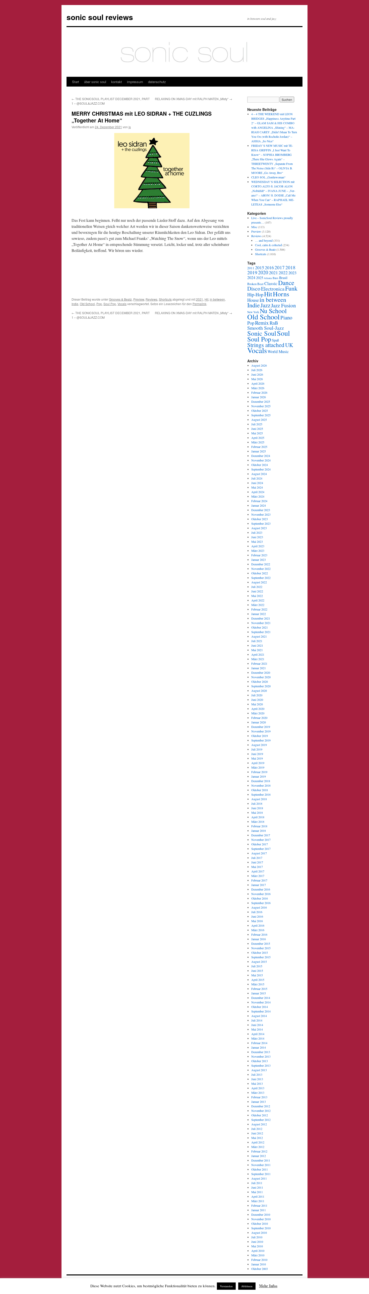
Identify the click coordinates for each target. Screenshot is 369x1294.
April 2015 (257, 980)
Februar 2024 (259, 501)
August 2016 (259, 907)
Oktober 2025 (259, 410)
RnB (274, 323)
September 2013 (261, 1065)
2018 (290, 267)
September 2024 (261, 469)
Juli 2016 (256, 912)
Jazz (265, 305)
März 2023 (257, 551)
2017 (280, 267)
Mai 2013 (257, 1083)
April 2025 (257, 438)
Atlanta (268, 278)
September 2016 (261, 903)
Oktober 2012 (259, 1115)
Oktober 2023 (259, 519)
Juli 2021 (256, 641)
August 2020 (259, 691)
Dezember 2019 (260, 727)
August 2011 (259, 1178)
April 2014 (257, 1034)
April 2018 (257, 817)
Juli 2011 (256, 1183)
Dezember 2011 (260, 1160)
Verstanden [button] (226, 1286)
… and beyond (264, 240)
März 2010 (257, 1255)
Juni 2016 (257, 916)
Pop (99, 304)
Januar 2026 (258, 397)
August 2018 (259, 799)
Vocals (122, 304)
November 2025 (261, 406)
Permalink (199, 304)
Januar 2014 (258, 1047)
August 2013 (259, 1070)
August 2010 (259, 1233)
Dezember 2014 (260, 998)
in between (217, 299)
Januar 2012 (258, 1156)
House (253, 300)
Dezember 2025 (260, 401)
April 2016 (257, 925)
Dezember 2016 (260, 889)
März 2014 (257, 1038)
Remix (262, 322)
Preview (138, 299)
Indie (75, 304)
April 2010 (257, 1251)
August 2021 (259, 636)
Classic (270, 283)
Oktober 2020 (259, 681)
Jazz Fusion (283, 305)
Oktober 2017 (259, 844)
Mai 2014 (257, 1029)
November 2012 (261, 1111)
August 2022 (259, 582)
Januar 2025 (258, 451)
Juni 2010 (257, 1242)
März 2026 (257, 388)
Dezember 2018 (260, 781)
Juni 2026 (257, 374)
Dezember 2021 (260, 618)
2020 (263, 272)
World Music (278, 351)
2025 (259, 277)
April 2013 (257, 1088)
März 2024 (257, 496)
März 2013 (257, 1093)
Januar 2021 (258, 668)
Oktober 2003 (259, 1269)
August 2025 (259, 420)
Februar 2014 (259, 1043)
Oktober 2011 (259, 1169)
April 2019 (257, 763)
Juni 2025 (257, 429)
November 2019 (261, 731)
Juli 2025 (256, 424)
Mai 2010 (257, 1246)
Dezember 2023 (260, 510)
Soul (283, 333)
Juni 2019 (257, 754)
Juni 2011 (257, 1187)
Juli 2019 (256, 749)
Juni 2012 (257, 1133)
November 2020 (261, 677)
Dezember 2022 (260, 564)
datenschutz (157, 81)
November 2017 (261, 840)
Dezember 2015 (260, 943)
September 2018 (261, 794)
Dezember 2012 (260, 1106)
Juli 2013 (256, 1074)
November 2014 (261, 1002)
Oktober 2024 (259, 465)
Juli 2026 (256, 370)
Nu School (273, 310)
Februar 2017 (259, 880)
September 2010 (261, 1228)
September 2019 (261, 740)
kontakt (116, 81)
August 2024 (259, 474)
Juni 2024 (257, 483)
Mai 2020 (257, 704)
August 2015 (259, 962)
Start (75, 81)
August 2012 (259, 1124)
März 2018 (257, 822)
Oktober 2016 (259, 898)
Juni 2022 (257, 591)
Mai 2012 (257, 1138)
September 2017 (261, 849)
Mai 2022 (257, 596)
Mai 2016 (257, 921)
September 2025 (261, 415)
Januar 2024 (258, 505)
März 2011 (257, 1201)
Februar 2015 (259, 989)
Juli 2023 (256, 532)
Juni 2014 (257, 1025)
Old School (87, 304)
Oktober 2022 (259, 573)
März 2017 (257, 876)
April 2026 (257, 383)
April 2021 (257, 654)
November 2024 (261, 460)
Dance (286, 282)
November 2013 (261, 1056)
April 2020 (257, 709)
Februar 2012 (259, 1151)
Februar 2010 (259, 1260)
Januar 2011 (258, 1210)
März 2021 (257, 659)
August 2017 (259, 853)
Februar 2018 (259, 826)
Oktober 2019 (259, 736)
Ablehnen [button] (247, 1286)
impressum (135, 81)
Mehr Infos (268, 1285)
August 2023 (259, 528)
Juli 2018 (256, 803)
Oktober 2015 (259, 952)
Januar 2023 (258, 560)
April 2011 (257, 1196)
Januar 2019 (258, 776)
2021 (199, 299)
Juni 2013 (257, 1079)
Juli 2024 (256, 478)
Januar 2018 (258, 831)
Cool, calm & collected (268, 245)
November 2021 (261, 623)
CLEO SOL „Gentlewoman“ (268, 177)
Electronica (272, 288)
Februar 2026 (259, 392)
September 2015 (261, 957)
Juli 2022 (256, 587)
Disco (253, 288)
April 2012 (257, 1142)
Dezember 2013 (260, 1052)
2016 (269, 267)
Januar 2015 (258, 993)
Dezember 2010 (260, 1214)
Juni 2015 (257, 971)
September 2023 (261, 523)
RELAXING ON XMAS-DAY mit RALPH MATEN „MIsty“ (193, 99)
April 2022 (257, 600)
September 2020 (261, 686)
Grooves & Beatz (120, 299)
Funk (291, 288)
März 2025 (257, 442)
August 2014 (259, 1016)
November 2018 (261, 785)
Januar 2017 (258, 885)
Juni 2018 (257, 808)
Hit (206, 299)
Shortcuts (165, 299)
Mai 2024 (257, 487)
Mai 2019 (257, 758)
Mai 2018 (257, 812)
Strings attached (265, 345)
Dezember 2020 (260, 672)
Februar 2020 (259, 718)
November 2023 (261, 514)
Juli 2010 (256, 1237)
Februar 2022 (259, 609)
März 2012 (257, 1147)
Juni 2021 (257, 645)
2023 (292, 273)
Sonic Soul (261, 333)
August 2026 (259, 365)
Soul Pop (109, 304)
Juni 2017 (257, 862)
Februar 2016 (259, 934)
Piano (286, 317)
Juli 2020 (256, 695)
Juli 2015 (256, 966)
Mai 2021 (257, 650)
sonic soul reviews (100, 17)
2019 (252, 272)
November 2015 (261, 948)
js (130, 127)
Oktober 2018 (259, 790)
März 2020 (257, 713)
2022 (283, 272)
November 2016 (261, 894)
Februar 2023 (259, 555)
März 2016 (257, 930)
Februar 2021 (259, 663)
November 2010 (261, 1219)
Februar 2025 (259, 447)
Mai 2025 (257, 433)
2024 (251, 277)
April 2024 (257, 492)
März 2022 (257, 605)
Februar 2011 (259, 1205)
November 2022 (261, 569)
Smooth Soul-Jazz (265, 327)
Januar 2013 (258, 1102)
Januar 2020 (258, 722)
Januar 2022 (258, 614)
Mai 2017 (257, 867)
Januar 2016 (258, 939)
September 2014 (261, 1011)
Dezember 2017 (260, 835)
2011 (250, 268)
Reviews (151, 299)
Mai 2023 (257, 541)
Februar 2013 (259, 1097)
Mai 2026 (257, 379)
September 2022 (261, 578)
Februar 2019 (259, 772)
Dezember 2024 (260, 456)
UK (289, 345)
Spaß (275, 340)
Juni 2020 (257, 700)
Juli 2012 (256, 1129)
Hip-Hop (255, 294)
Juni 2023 (257, 537)
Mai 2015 (257, 975)
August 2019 (259, 745)
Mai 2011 (257, 1192)
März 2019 (257, 767)
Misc (254, 227)
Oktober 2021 (259, 627)
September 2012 (261, 1120)
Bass (275, 278)
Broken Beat (255, 284)
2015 (259, 267)
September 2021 (261, 632)
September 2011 (261, 1174)
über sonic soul (95, 81)
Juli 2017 (256, 858)
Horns (281, 294)
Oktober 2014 (259, 1007)
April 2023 (257, 546)
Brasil (283, 277)
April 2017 (257, 871)
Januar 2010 (258, 1264)
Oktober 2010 (259, 1223)
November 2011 (261, 1165)
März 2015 (257, 984)
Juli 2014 (256, 1020)
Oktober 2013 (259, 1061)
